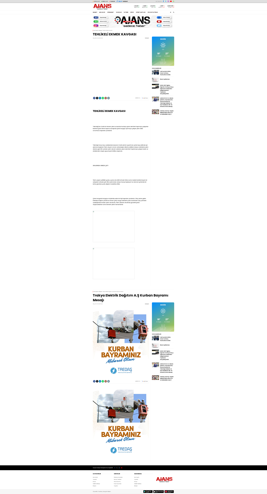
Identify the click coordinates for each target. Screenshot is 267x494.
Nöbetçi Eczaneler (118, 477)
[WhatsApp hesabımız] (173, 1)
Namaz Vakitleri (117, 479)
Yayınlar (116, 486)
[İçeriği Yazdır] (108, 98)
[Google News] (145, 98)
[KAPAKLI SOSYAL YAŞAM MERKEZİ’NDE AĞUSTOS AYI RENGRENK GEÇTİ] (155, 113)
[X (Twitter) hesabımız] (165, 1)
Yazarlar (119, 12)
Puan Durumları (117, 483)
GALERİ (97, 1)
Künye (132, 12)
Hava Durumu (117, 481)
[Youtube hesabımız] (171, 1)
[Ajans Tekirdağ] (102, 9)
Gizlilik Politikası (153, 12)
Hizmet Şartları (140, 12)
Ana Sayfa (95, 477)
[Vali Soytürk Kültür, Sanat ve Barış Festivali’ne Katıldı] (155, 74)
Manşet (95, 12)
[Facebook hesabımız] (163, 1)
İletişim (126, 12)
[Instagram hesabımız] (168, 1)
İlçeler (103, 12)
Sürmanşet (110, 12)
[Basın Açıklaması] (155, 82)
